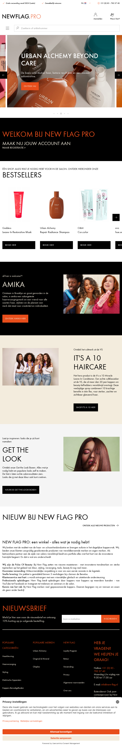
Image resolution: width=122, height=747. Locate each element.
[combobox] (86, 3)
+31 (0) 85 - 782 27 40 (110, 3)
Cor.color (83, 232)
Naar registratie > (14, 147)
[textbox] (86, 3)
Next (118, 75)
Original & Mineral (41, 658)
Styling (5, 672)
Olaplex (36, 666)
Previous (3, 75)
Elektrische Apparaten (11, 680)
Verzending (68, 666)
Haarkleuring (8, 656)
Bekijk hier (10, 245)
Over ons (67, 690)
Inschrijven (110, 618)
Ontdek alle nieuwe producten (99, 525)
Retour (66, 658)
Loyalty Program (70, 650)
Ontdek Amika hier (15, 318)
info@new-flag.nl (109, 684)
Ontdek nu (30, 86)
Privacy (66, 674)
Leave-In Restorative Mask (17, 232)
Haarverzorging (9, 664)
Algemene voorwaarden (74, 682)
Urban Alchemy (39, 650)
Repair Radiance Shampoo (54, 232)
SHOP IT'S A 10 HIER (85, 407)
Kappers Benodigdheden (13, 688)
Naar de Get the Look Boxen (21, 489)
